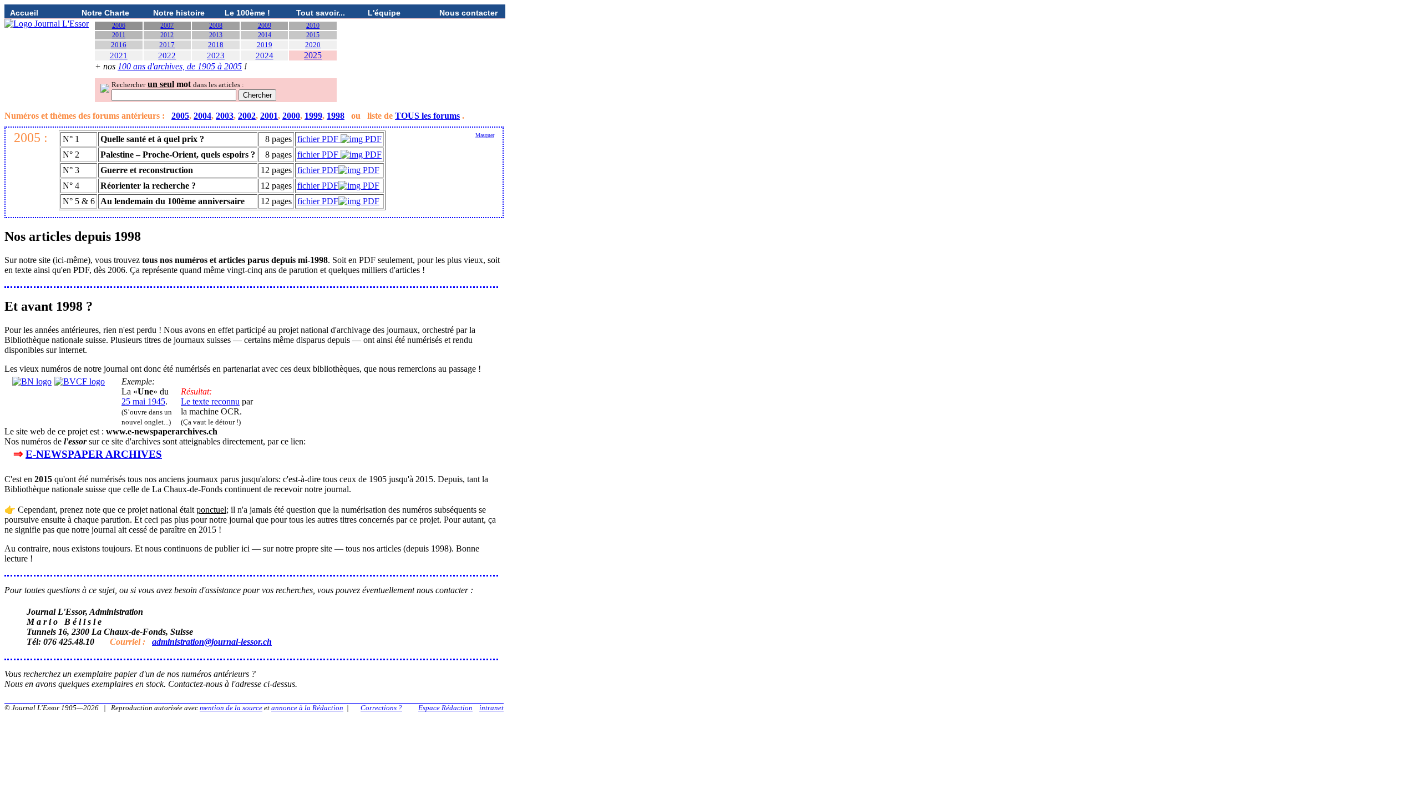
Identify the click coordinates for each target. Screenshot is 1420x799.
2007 (167, 25)
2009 (264, 25)
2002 (247, 115)
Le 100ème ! (247, 12)
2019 (264, 45)
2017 (167, 45)
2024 (264, 55)
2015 (313, 35)
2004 (202, 115)
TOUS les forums (427, 115)
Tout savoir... (320, 12)
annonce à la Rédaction (307, 708)
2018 (216, 45)
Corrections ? (381, 708)
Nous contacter (468, 12)
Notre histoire (179, 12)
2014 (264, 35)
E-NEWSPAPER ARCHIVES (94, 454)
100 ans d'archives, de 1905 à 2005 (180, 66)
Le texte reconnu (210, 401)
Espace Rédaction (445, 708)
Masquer (484, 135)
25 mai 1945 (143, 401)
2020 (313, 45)
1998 (335, 115)
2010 (313, 25)
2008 (215, 25)
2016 (118, 45)
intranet (491, 708)
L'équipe (384, 12)
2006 (118, 25)
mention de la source (231, 708)
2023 (216, 55)
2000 (291, 115)
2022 (167, 55)
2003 (225, 115)
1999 (313, 115)
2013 (215, 35)
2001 (269, 115)
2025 (313, 55)
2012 (167, 35)
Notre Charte (105, 12)
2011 (118, 35)
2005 (180, 115)
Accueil (24, 12)
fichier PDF (319, 139)
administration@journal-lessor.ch (212, 641)
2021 (119, 55)
